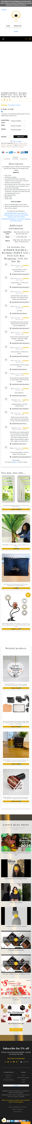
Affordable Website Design (16, 950)
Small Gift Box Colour (5, 121)
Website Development (23, 1077)
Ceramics (20, 143)
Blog (23, 1082)
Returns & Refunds (8, 1079)
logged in (14, 462)
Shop (23, 1075)
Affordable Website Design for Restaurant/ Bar (16, 974)
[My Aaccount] (30, 39)
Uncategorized (10, 145)
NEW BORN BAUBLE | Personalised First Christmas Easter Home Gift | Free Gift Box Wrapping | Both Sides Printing (16, 215)
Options (3, 129)
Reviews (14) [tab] (23, 159)
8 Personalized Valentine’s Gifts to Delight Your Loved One (16, 999)
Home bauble (20, 147)
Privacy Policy (17, 1111)
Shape (3, 125)
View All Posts (16, 1029)
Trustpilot (3, 10)
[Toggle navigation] (3, 38)
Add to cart (20, 136)
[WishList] (26, 39)
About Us (8, 1077)
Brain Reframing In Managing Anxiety (16, 878)
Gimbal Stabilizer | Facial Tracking (16, 926)
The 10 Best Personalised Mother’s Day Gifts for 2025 (16, 854)
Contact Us (8, 1075)
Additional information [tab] (15, 158)
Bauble (15, 143)
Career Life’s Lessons (16, 902)
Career (23, 1079)
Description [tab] (7, 159)
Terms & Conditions (17, 1109)
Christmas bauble (10, 147)
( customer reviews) (14, 105)
